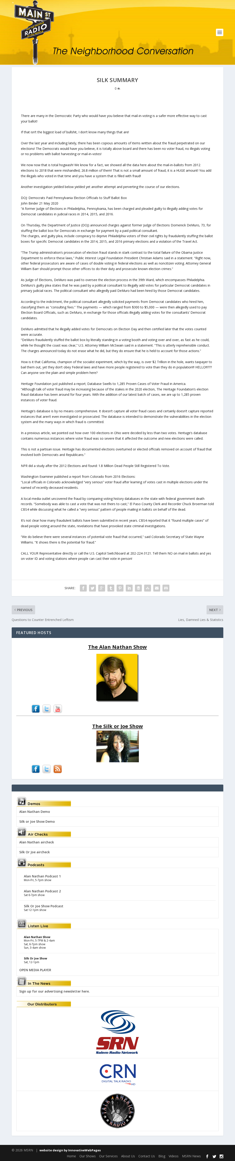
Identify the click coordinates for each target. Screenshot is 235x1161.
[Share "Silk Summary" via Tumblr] (110, 588)
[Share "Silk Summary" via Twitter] (92, 588)
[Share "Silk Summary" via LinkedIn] (129, 588)
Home (71, 1156)
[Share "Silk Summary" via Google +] (101, 588)
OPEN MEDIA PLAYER (35, 970)
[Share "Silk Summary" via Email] (156, 588)
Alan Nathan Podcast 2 (42, 891)
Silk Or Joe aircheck (34, 852)
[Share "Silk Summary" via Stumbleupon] (147, 588)
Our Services (108, 1156)
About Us (128, 1156)
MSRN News (191, 1156)
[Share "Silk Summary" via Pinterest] (120, 588)
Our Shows (87, 1156)
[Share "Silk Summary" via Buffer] (138, 588)
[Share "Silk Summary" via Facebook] (83, 588)
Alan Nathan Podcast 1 (42, 876)
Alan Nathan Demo (34, 811)
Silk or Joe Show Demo (37, 821)
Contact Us (146, 1156)
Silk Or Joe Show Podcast (43, 906)
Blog (161, 1156)
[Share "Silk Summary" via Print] (166, 588)
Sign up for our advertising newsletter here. (54, 991)
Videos (174, 1156)
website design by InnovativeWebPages (70, 1150)
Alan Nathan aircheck (36, 842)
